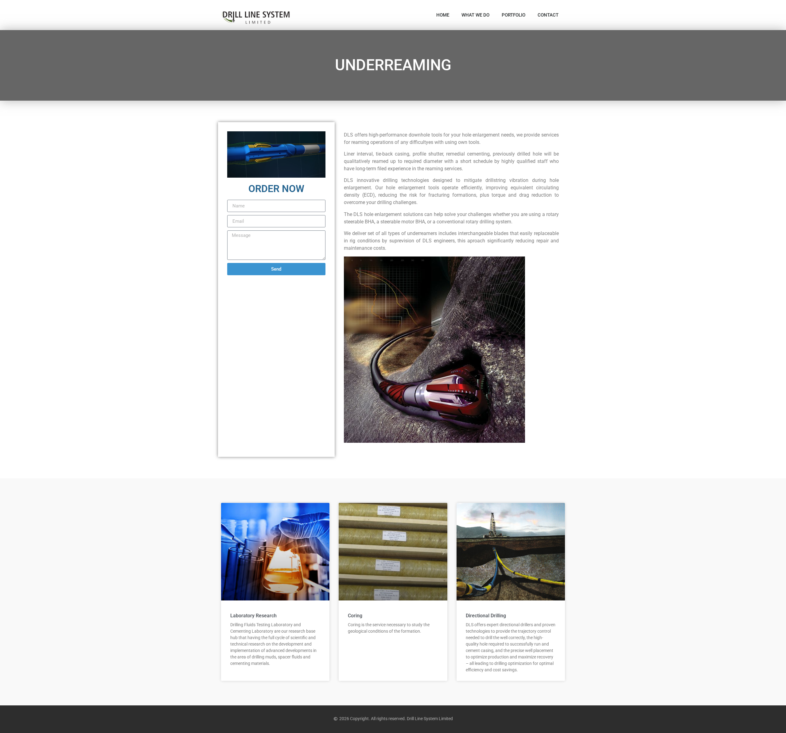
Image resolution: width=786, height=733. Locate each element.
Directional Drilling (486, 616)
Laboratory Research (253, 616)
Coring (355, 616)
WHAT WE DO (475, 15)
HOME (442, 15)
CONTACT (548, 15)
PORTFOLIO (513, 15)
